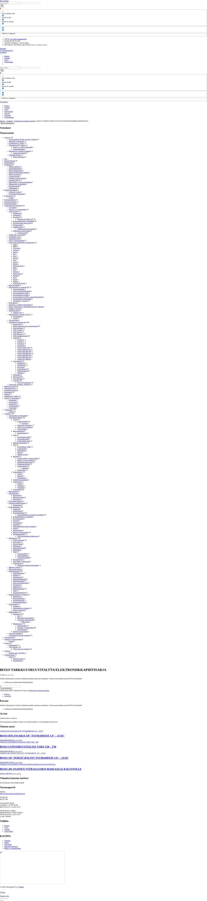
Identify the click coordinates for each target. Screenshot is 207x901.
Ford (14, 256)
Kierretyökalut (18, 544)
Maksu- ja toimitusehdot (12, 848)
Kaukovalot (17, 324)
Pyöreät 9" (20, 344)
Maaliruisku (17, 596)
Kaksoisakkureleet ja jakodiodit (23, 221)
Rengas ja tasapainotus (20, 532)
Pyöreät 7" (20, 342)
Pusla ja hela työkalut (24, 427)
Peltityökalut (21, 451)
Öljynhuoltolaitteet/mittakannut (27, 536)
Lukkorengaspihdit (23, 558)
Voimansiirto (21, 478)
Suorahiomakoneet (19, 593)
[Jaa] (5, 898)
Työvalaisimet (17, 379)
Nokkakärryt (13, 404)
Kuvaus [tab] (7, 694)
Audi (14, 244)
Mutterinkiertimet (19, 581)
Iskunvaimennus (18, 431)
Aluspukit (16, 509)
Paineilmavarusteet (10, 390)
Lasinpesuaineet (14, 176)
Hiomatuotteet (22, 626)
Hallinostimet (17, 511)
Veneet (6, 643)
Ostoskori (3, 52)
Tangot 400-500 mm (24, 351)
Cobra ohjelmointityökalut (22, 291)
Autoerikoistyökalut (15, 418)
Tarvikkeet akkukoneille (25, 620)
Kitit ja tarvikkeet (14, 174)
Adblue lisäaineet (14, 167)
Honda (15, 258)
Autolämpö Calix (14, 237)
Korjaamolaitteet (10, 200)
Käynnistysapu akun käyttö (22, 223)
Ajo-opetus (12, 207)
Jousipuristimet (22, 433)
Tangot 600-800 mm (24, 355)
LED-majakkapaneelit (20, 336)
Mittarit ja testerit (10, 386)
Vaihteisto (20, 486)
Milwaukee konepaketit (25, 618)
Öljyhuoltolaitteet (19, 534)
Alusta (15, 419)
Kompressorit (8, 196)
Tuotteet (7, 58)
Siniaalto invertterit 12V (25, 219)
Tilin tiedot (8, 844)
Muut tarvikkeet (14, 285)
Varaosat (24, 423)
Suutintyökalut (22, 466)
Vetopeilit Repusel (15, 155)
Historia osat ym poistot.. (17, 653)
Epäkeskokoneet (18, 573)
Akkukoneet (17, 614)
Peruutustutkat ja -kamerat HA (19, 287)
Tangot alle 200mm (23, 359)
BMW (15, 246)
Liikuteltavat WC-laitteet (17, 145)
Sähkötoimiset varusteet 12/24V (19, 314)
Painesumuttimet (18, 598)
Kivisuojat (20, 367)
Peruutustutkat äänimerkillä (22, 299)
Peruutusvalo (17, 377)
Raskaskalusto (18, 472)
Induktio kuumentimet (20, 631)
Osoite (6, 843)
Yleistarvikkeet (9, 655)
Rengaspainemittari (19, 602)
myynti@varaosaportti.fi (18, 39)
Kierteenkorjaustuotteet (16, 194)
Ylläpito (21, 887)
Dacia (15, 252)
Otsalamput (17, 375)
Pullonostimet (17, 530)
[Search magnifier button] (2, 6)
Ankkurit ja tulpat (15, 192)
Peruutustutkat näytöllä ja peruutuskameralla (28, 297)
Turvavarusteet (14, 320)
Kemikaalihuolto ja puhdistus (23, 517)
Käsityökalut (13, 538)
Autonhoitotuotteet (15, 169)
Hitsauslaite (17, 495)
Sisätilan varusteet (15, 309)
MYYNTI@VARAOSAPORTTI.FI (12, 794)
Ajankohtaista (9, 117)
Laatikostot (12, 400)
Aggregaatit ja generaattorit (18, 416)
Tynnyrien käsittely (15, 633)
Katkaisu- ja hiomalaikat (25, 628)
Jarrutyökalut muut (23, 441)
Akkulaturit (17, 213)
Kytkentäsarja (22, 369)
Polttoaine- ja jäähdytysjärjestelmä (20, 305)
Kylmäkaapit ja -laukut (16, 143)
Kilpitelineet (21, 365)
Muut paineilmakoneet (20, 583)
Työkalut (9, 121)
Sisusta (19, 453)
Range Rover (17, 274)
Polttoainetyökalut (23, 464)
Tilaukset (7, 841)
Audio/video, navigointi (17, 235)
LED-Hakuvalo (18, 334)
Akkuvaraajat (13, 211)
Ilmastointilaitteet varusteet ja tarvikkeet (30, 515)
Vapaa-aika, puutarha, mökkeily (19, 384)
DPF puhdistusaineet (16, 170)
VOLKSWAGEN (19, 283)
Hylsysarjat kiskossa (15, 501)
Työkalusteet (8, 410)
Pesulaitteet (8, 392)
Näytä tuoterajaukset (7, 123)
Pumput (7, 394)
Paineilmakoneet (10, 388)
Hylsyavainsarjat (18, 540)
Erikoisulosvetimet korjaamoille (28, 565)
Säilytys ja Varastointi (11, 398)
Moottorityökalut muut (25, 462)
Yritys (6, 60)
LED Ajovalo (17, 330)
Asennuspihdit (22, 554)
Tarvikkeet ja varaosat (20, 301)
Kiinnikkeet (21, 363)
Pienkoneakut (17, 225)
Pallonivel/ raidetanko (24, 425)
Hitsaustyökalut (9, 161)
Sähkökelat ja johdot (11, 396)
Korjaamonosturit (10, 202)
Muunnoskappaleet (15, 569)
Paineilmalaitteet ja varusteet (18, 595)
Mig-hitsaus (17, 499)
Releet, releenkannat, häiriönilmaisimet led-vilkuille (26, 307)
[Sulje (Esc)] (7, 898)
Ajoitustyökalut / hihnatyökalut (27, 458)
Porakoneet (17, 585)
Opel (14, 270)
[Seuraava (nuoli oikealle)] (3, 900)
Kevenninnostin (18, 519)
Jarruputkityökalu (23, 439)
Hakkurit (16, 575)
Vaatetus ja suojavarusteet (13, 639)
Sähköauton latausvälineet (22, 231)
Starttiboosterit (18, 227)
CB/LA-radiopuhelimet (16, 241)
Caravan (7, 137)
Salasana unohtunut (11, 846)
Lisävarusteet (17, 361)
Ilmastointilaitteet (18, 513)
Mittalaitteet (17, 550)
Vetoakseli (20, 488)
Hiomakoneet (17, 577)
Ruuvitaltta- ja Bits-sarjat (21, 561)
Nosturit (15, 521)
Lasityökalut (21, 449)
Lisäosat (11, 412)
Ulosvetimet (17, 563)
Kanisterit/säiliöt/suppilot (17, 503)
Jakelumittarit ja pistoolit (21, 608)
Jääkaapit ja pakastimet (16, 141)
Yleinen (7, 651)
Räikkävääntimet (18, 589)
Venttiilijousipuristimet (20, 480)
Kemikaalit (8, 165)
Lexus (15, 262)
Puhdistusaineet (14, 186)
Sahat (15, 591)
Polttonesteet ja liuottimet (17, 184)
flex (5, 159)
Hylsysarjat (17, 542)
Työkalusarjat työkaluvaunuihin (24, 121)
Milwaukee (25, 622)
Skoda (15, 279)
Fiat (14, 254)
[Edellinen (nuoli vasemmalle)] (1, 900)
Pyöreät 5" (20, 340)
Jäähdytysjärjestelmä (20, 443)
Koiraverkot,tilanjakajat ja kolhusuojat (21, 242)
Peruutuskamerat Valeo (21, 293)
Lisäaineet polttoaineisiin (17, 178)
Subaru (15, 281)
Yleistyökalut (21, 429)
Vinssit (15, 318)
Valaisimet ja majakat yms (17, 322)
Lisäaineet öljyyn (14, 180)
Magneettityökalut (19, 548)
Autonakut (16, 215)
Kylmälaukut (17, 316)
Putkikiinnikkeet (22, 371)
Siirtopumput (13, 604)
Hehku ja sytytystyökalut (25, 460)
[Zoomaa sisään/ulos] (1, 898)
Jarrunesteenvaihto (23, 437)
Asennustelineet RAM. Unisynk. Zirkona (23, 139)
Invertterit (16, 217)
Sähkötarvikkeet (14, 311)
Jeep (14, 260)
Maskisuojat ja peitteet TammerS (20, 151)
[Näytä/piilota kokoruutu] (3, 898)
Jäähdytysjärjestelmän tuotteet (19, 172)
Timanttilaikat (22, 630)
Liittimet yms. (17, 312)
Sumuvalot (21, 346)
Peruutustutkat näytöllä (20, 295)
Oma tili (7, 113)
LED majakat (17, 332)
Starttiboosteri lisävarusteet (26, 229)
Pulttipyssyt (17, 587)
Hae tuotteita (4, 1)
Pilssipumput (13, 645)
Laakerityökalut (22, 421)
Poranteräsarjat (18, 560)
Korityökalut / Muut (24, 447)
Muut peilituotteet (19, 157)
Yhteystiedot (8, 62)
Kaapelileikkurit (22, 556)
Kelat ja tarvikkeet (19, 610)
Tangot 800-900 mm (24, 357)
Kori (14, 445)
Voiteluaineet (13, 188)
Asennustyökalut (18, 289)
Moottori (16, 456)
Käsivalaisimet (18, 328)
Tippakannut (17, 505)
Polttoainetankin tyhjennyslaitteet (24, 526)
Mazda (15, 264)
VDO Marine (13, 647)
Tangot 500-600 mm (24, 353)
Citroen (15, 250)
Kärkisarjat (16, 546)
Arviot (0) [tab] (7, 696)
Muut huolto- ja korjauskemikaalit (20, 182)
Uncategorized (9, 637)
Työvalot (16, 381)
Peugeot (15, 272)
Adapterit (25, 468)
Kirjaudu (3, 48)
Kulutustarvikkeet (10, 204)
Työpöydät (12, 408)
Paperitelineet (17, 661)
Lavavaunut (13, 402)
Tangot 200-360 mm (24, 349)
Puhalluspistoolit (18, 600)
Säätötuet (20, 373)
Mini (14, 268)
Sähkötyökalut (13, 612)
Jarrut (15, 435)
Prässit (15, 528)
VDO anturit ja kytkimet (21, 649)
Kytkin (19, 484)
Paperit (11, 657)
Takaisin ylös (4, 896)
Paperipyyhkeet (18, 659)
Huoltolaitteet (8, 163)
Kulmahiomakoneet (19, 579)
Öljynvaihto (21, 470)
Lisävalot (16, 338)
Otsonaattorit (17, 523)
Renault (15, 276)
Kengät (11, 641)
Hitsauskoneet (13, 493)
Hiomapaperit (13, 491)
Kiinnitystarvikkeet (10, 190)
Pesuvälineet (13, 303)
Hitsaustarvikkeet (19, 497)
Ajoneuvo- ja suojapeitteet (17, 209)
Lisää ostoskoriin (6, 688)
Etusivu (6, 56)
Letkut (11, 198)
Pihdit (15, 552)
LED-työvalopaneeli (24, 383)
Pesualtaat (16, 524)
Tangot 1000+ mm (23, 347)
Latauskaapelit (22, 233)
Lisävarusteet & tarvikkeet (13, 206)
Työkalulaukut (13, 406)
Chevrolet (16, 248)
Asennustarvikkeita (19, 153)
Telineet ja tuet (22, 454)
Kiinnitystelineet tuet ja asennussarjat (25, 326)
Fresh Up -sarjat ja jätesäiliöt (22, 147)
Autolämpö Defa (14, 239)
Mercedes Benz (18, 266)
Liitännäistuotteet (19, 149)
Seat (14, 277)
